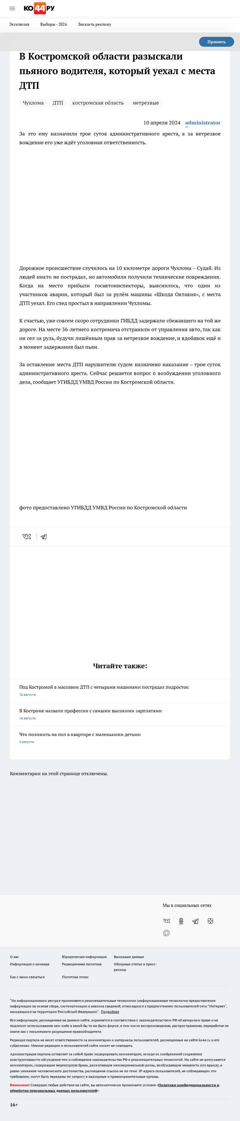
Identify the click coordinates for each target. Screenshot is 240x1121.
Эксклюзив (19, 24)
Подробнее (110, 1011)
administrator (203, 122)
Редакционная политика (82, 964)
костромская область (98, 102)
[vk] (27, 536)
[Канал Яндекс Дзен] (210, 921)
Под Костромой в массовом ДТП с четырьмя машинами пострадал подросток (104, 690)
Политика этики (75, 977)
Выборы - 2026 (53, 24)
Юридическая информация (84, 957)
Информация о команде (29, 964)
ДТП (58, 102)
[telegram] (46, 536)
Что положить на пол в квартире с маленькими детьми (80, 737)
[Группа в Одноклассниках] (181, 921)
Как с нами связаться (27, 977)
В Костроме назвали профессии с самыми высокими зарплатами (90, 714)
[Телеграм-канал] (195, 921)
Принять (217, 41)
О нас (14, 957)
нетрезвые (146, 102)
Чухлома (33, 102)
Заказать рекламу (94, 24)
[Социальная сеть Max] (166, 933)
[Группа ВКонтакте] (166, 921)
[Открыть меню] (12, 8)
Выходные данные (129, 957)
